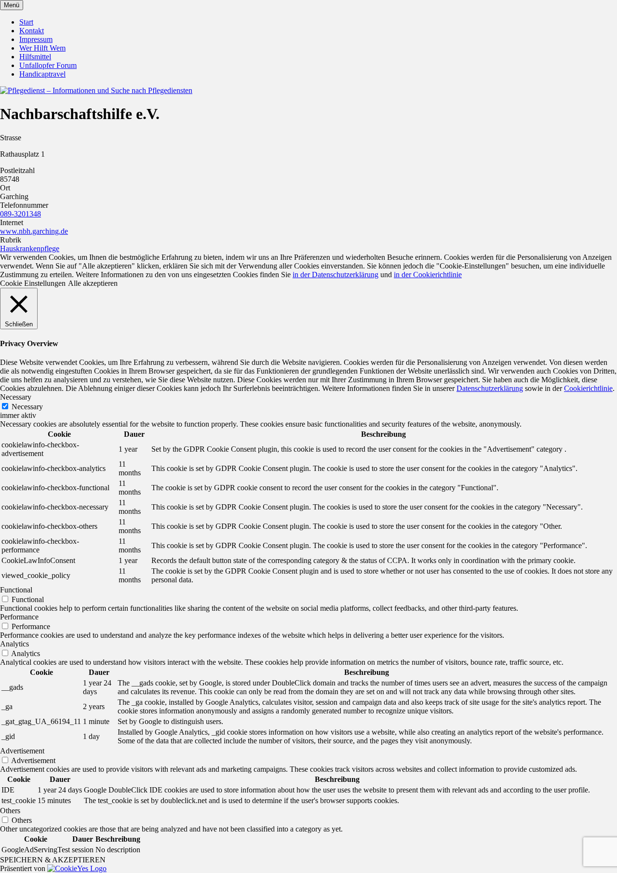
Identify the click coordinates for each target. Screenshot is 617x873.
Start (26, 22)
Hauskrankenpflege (29, 248)
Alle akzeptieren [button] (93, 283)
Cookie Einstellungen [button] (33, 283)
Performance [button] (19, 617)
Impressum (36, 39)
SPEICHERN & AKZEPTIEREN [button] (53, 860)
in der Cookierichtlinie (428, 274)
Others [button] (10, 810)
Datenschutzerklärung (489, 388)
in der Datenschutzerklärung (335, 274)
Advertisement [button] (22, 751)
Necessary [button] (15, 397)
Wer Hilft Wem (42, 48)
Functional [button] (16, 590)
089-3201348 (20, 214)
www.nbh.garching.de (34, 231)
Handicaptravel (42, 74)
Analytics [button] (14, 644)
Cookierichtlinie (588, 388)
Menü (11, 5)
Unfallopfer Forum (48, 65)
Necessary (27, 407)
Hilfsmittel (35, 57)
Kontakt (31, 31)
